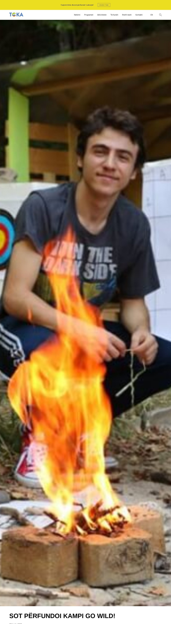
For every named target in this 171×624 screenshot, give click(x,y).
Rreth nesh (127, 15)
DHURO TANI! (104, 5)
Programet (88, 15)
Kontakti (139, 15)
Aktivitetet (101, 15)
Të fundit (114, 15)
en (152, 15)
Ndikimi (77, 15)
